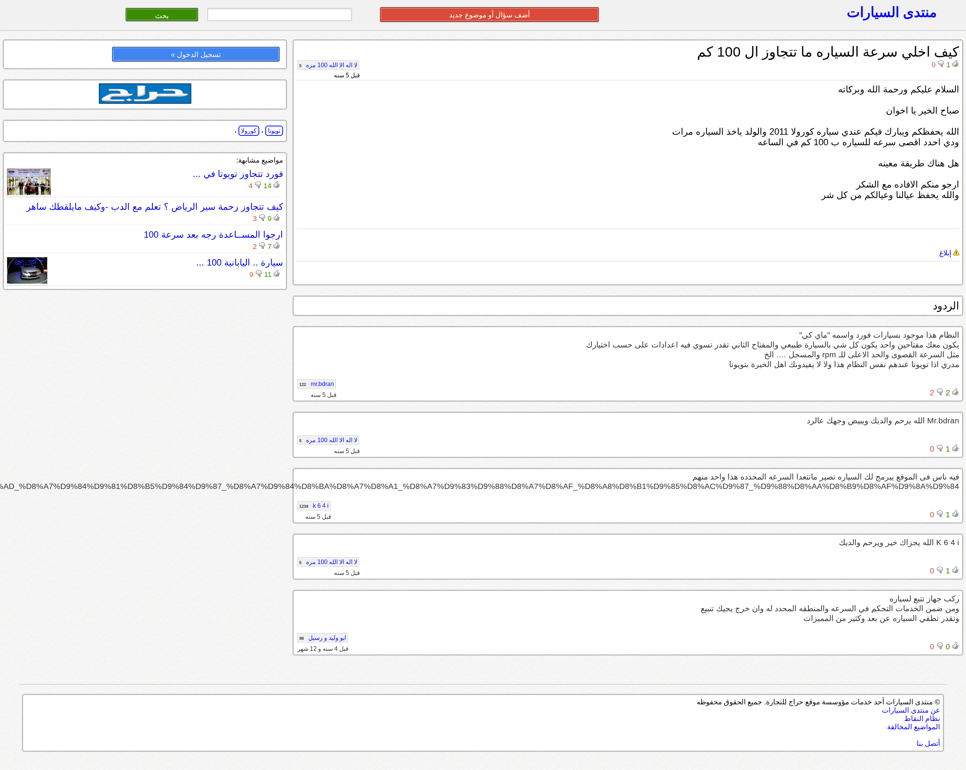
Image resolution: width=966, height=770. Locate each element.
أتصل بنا (928, 743)
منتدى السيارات (892, 12)
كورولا (249, 131)
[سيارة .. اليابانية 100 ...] (27, 281)
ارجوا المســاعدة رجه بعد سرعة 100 (213, 234)
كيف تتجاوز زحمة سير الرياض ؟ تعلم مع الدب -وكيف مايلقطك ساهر (154, 206)
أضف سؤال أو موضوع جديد (489, 15)
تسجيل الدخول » (196, 54)
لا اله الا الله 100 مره (328, 65)
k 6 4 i (314, 506)
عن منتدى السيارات (911, 710)
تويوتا (274, 131)
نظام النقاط (922, 718)
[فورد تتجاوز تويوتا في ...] (29, 193)
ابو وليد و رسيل (322, 638)
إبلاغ (946, 253)
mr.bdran (316, 384)
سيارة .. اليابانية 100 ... (239, 262)
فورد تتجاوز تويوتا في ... (238, 174)
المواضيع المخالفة (913, 727)
